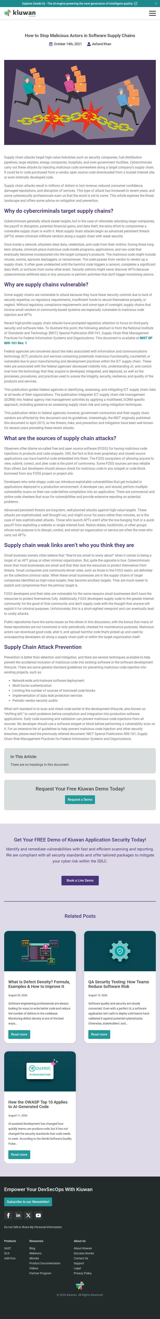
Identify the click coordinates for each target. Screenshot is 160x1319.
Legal (77, 1268)
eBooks (34, 1258)
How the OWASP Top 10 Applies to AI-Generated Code (38, 1104)
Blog (32, 1248)
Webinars (35, 1253)
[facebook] (8, 1215)
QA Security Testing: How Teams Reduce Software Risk (118, 984)
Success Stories (84, 1253)
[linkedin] (18, 1215)
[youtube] (38, 1215)
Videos (33, 1268)
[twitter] (28, 1215)
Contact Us (81, 1258)
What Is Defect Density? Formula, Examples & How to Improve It (39, 984)
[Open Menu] (152, 13)
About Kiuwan (83, 1248)
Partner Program (40, 1273)
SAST (7, 1248)
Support (79, 1263)
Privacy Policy (83, 1273)
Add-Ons (9, 1258)
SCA (7, 1253)
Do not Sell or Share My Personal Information (33, 1227)
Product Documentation (44, 1263)
